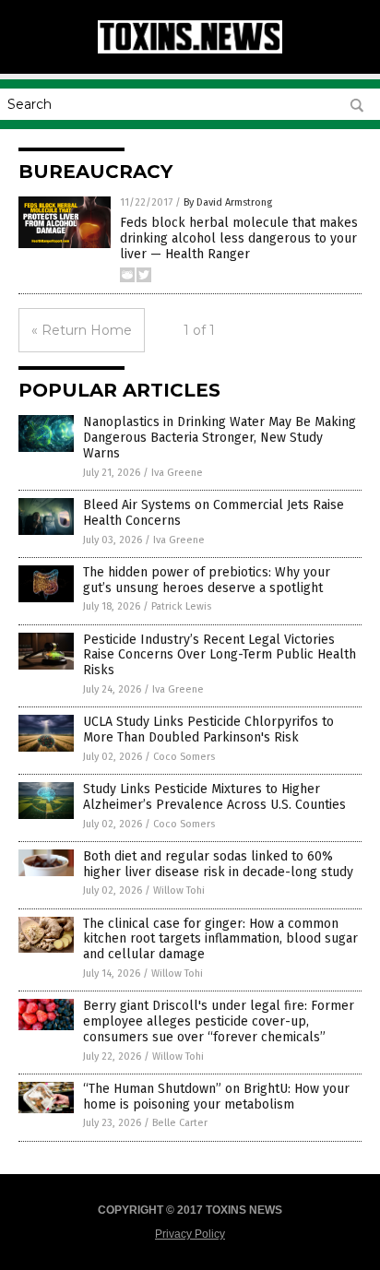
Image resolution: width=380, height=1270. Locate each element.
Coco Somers (184, 757)
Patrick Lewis (181, 606)
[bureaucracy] (190, 49)
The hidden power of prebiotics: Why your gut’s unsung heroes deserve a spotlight (206, 580)
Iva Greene (177, 473)
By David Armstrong (228, 202)
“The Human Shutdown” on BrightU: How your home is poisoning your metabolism (216, 1096)
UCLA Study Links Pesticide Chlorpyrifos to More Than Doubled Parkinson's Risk (208, 729)
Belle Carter (180, 1123)
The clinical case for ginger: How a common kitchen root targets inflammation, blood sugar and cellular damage (220, 939)
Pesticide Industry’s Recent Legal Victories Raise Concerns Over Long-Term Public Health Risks (219, 655)
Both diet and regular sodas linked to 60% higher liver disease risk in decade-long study (218, 864)
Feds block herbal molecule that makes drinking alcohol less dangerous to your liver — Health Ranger (239, 238)
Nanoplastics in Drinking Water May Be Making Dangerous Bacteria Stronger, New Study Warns (219, 437)
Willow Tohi (179, 890)
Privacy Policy (190, 1234)
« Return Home (81, 330)
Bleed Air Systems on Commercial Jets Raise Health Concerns (213, 512)
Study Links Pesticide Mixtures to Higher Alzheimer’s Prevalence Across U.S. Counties (214, 797)
